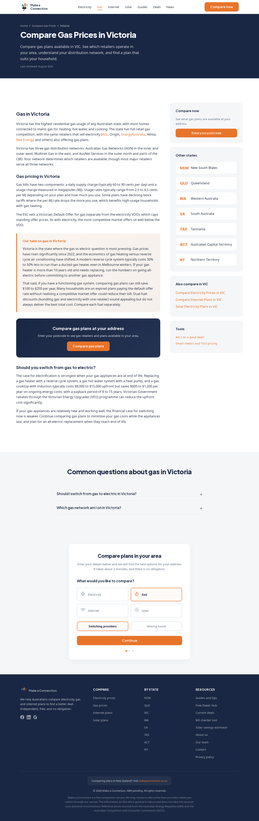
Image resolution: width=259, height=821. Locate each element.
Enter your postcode (206, 133)
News (170, 7)
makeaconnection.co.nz (153, 781)
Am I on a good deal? (190, 337)
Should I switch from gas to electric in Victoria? (97, 493)
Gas (99, 7)
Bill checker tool (206, 720)
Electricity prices (104, 698)
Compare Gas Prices (44, 26)
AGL (105, 134)
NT (146, 749)
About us (202, 735)
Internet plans (103, 713)
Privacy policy (205, 757)
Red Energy (24, 140)
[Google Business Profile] (35, 717)
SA (146, 727)
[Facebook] (22, 717)
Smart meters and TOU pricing (196, 343)
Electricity (84, 7)
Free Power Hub (206, 705)
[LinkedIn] (29, 717)
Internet (113, 7)
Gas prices (100, 705)
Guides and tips (206, 698)
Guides (142, 7)
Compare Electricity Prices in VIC (200, 293)
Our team (202, 742)
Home (24, 26)
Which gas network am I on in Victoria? (89, 507)
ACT (147, 742)
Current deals (205, 713)
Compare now (221, 7)
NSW (147, 698)
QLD (147, 705)
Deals (157, 7)
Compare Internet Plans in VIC (199, 299)
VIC (146, 713)
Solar (128, 7)
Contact (201, 749)
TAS (146, 735)
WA (146, 720)
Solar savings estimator (211, 727)
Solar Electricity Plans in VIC (197, 306)
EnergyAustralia (133, 134)
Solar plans (100, 720)
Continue (129, 640)
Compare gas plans (88, 346)
